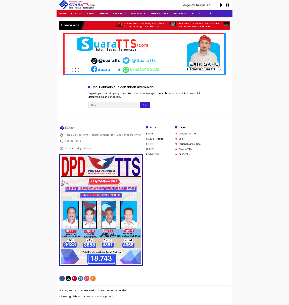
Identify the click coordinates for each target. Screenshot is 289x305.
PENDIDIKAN (152, 154)
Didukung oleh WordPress (75, 296)
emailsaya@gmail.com (78, 148)
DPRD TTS (184, 154)
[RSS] (93, 278)
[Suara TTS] (77, 5)
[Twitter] (68, 278)
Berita (149, 133)
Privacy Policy (67, 290)
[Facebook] (62, 278)
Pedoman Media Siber (114, 290)
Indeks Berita (88, 290)
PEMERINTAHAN (154, 138)
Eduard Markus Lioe (190, 144)
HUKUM (150, 149)
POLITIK (150, 144)
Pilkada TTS (185, 149)
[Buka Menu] (228, 5)
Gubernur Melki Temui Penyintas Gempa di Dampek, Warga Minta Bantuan (134, 25)
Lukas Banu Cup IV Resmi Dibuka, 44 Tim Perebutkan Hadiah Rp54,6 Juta (188, 25)
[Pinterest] (74, 278)
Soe (181, 138)
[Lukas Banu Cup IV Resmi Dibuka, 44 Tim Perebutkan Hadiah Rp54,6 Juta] (163, 25)
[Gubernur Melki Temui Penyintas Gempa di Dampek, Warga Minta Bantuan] (109, 25)
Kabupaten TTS (188, 133)
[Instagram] (86, 278)
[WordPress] (80, 278)
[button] (220, 5)
